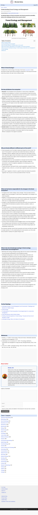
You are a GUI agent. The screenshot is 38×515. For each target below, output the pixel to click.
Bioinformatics (4, 426)
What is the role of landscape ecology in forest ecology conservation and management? (18, 47)
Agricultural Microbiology (6, 417)
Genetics (3, 445)
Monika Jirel (11, 367)
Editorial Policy (4, 496)
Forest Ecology (5, 309)
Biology (2, 428)
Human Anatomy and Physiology (7, 447)
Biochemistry (3, 424)
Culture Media (4, 435)
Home (2, 7)
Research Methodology (5, 465)
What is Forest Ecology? (6, 42)
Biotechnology (4, 429)
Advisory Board (4, 488)
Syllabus (2, 468)
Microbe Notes (19, 2)
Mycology (3, 458)
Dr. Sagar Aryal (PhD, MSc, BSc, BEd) (13, 13)
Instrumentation (4, 450)
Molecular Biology (4, 456)
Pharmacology (4, 461)
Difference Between (5, 436)
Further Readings (5, 49)
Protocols (3, 463)
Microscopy (3, 454)
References (4, 50)
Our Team (3, 487)
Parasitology (3, 459)
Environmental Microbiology (6, 440)
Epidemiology (3, 442)
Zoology (2, 472)
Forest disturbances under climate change (11, 314)
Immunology (3, 449)
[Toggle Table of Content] (34, 41)
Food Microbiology (4, 443)
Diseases (3, 438)
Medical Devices (4, 452)
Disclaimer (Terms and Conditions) (8, 501)
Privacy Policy (4, 497)
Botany (5, 7)
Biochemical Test (4, 422)
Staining (2, 466)
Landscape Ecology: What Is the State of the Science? (13, 319)
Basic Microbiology (4, 421)
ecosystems (27, 69)
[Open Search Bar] (35, 5)
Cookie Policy (4, 499)
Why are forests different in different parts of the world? (12, 45)
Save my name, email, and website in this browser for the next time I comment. (18, 408)
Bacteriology (3, 419)
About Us (3, 490)
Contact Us (3, 492)
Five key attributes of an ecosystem (8, 43)
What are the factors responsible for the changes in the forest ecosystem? (16, 46)
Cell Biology (3, 433)
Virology (2, 470)
